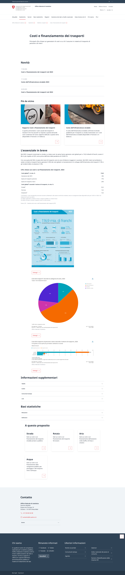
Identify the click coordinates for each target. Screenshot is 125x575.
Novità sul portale (70, 548)
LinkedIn (51, 551)
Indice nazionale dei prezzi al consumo (100, 553)
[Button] (44, 448)
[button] (14, 17)
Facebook (43, 548)
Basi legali (14, 573)
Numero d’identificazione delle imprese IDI (100, 559)
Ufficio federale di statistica (43, 6)
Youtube (42, 551)
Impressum (21, 573)
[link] (62, 71)
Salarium (94, 548)
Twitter (52, 548)
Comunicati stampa (71, 552)
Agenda (67, 556)
